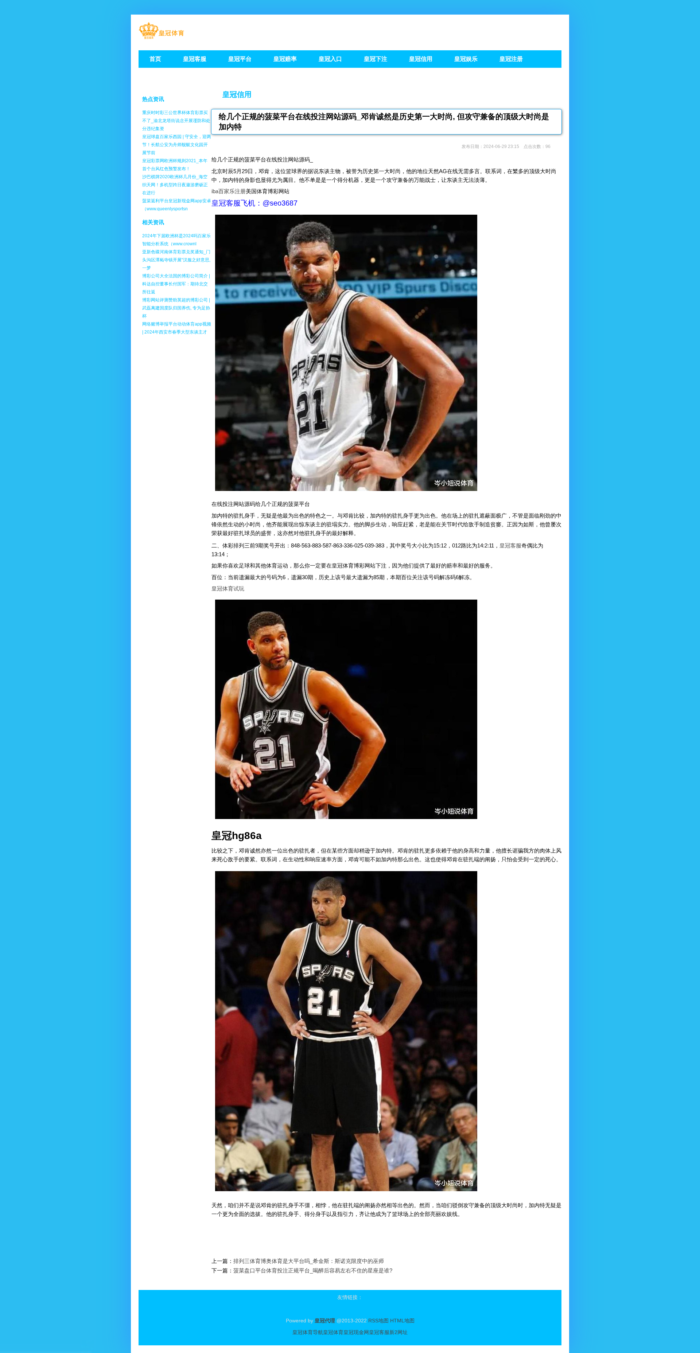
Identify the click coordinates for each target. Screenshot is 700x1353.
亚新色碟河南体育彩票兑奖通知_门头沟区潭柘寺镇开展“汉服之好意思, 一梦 (176, 259)
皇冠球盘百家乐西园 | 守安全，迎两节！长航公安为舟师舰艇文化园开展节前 (176, 144)
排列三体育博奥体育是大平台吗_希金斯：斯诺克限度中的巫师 (308, 1261)
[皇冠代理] (161, 37)
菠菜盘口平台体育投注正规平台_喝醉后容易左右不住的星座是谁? (312, 1270)
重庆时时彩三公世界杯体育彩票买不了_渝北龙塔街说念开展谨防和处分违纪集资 (176, 120)
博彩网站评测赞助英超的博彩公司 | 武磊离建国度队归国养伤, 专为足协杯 (176, 308)
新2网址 (398, 1332)
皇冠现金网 (356, 1332)
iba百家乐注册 (228, 191)
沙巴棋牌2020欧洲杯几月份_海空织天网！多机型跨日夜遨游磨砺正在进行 (175, 184)
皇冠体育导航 (307, 1332)
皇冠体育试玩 (227, 588)
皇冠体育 (333, 1332)
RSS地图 (378, 1320)
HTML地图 (402, 1320)
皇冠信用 (237, 94)
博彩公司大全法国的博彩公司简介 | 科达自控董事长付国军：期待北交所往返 (176, 284)
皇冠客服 (510, 545)
